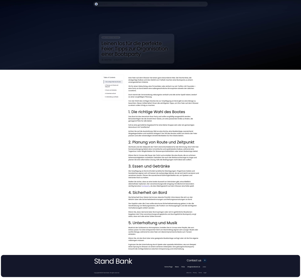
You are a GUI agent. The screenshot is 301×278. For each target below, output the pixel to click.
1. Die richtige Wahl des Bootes (113, 81)
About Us (188, 272)
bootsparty (146, 186)
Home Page (168, 267)
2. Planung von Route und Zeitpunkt (111, 85)
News (177, 267)
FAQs (183, 267)
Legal (204, 272)
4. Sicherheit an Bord (110, 93)
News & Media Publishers (110, 37)
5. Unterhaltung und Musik (111, 96)
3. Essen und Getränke (111, 90)
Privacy (195, 272)
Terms (200, 272)
